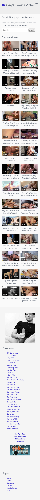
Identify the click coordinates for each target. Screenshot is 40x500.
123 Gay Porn (11, 370)
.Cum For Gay (11, 355)
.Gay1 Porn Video (13, 360)
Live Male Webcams (14, 407)
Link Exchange (12, 488)
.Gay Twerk (10, 358)
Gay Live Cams (12, 394)
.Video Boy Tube (12, 367)
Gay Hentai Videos (13, 392)
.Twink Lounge (12, 365)
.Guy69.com (11, 362)
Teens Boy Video (12, 421)
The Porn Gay (11, 426)
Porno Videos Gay (13, 416)
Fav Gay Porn (11, 382)
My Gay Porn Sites (13, 411)
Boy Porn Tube (12, 377)
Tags (8, 490)
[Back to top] (36, 495)
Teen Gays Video (12, 419)
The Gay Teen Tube (13, 424)
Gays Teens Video (20, 5)
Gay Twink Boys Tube (14, 399)
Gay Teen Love (12, 397)
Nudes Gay (10, 414)
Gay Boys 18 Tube (13, 387)
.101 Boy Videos (12, 353)
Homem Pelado (12, 402)
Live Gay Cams (12, 404)
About (9, 478)
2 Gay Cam (10, 372)
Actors (9, 480)
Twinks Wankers (12, 429)
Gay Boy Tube (11, 385)
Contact (9, 485)
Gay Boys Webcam (13, 389)
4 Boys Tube (11, 375)
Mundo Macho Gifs (13, 409)
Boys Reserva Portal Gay (15, 380)
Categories (10, 483)
